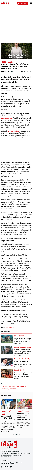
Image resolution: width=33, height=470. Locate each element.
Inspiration (23, 347)
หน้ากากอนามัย (5, 389)
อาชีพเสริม (12, 389)
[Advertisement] (16, 24)
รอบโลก (21, 335)
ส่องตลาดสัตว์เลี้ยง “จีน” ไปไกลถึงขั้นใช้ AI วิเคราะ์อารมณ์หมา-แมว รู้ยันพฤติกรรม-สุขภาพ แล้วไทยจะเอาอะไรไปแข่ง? (8, 420)
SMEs (28, 359)
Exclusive (10, 61)
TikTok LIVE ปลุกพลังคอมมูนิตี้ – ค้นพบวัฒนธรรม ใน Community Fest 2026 (23, 417)
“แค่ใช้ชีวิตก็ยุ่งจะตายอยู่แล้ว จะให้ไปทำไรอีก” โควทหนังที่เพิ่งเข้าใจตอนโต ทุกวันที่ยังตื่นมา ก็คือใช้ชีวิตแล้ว (23, 351)
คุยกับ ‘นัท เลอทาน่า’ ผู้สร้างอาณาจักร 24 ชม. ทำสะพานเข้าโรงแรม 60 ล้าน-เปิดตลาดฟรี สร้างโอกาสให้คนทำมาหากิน (22, 363)
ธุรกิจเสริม (12, 386)
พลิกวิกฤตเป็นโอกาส (21, 386)
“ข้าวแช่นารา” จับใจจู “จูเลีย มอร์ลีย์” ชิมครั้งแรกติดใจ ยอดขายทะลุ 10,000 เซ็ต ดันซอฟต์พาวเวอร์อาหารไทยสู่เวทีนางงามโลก (23, 375)
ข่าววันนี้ (16, 335)
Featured (4, 61)
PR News (26, 411)
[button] (13, 434)
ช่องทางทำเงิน (5, 386)
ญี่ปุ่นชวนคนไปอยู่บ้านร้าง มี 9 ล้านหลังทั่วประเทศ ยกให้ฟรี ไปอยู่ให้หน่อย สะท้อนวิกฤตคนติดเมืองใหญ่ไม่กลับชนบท (22, 340)
